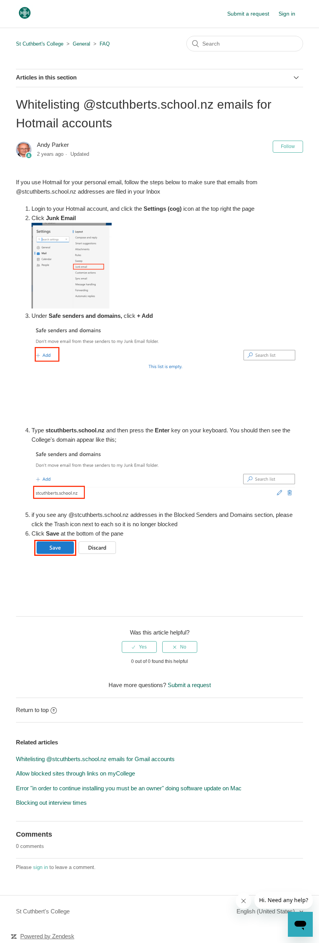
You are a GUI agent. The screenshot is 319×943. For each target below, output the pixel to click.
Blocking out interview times (51, 802)
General (81, 44)
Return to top (32, 710)
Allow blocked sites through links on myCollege (75, 773)
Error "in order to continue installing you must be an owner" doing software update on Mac (129, 788)
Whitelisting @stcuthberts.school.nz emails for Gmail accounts (95, 759)
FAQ (105, 44)
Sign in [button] (287, 14)
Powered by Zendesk (47, 936)
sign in (40, 867)
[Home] (24, 17)
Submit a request (248, 14)
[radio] (139, 647)
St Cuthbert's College (39, 44)
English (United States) (266, 911)
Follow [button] (288, 146)
